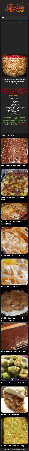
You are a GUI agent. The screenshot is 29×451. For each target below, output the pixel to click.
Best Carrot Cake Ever (10, 414)
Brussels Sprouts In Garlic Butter (14, 383)
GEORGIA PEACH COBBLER (12, 255)
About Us (23, 449)
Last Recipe (13, 22)
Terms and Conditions (9, 449)
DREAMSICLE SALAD (9, 287)
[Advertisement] (14, 39)
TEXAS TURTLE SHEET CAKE (13, 166)
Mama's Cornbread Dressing (12, 446)
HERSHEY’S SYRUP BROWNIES (14, 351)
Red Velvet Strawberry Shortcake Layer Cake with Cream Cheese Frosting (14, 81)
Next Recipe (23, 22)
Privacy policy (17, 449)
